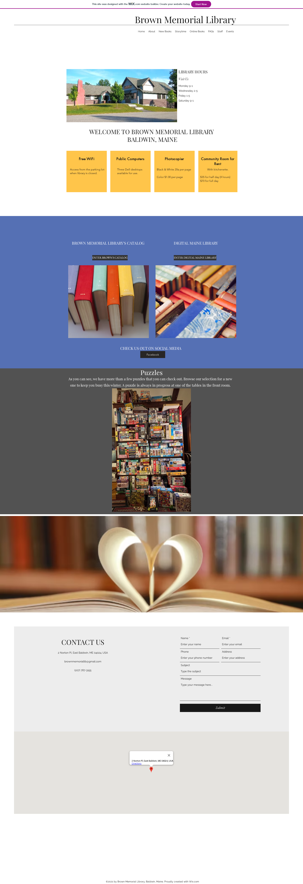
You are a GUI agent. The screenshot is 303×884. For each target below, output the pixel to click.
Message (186, 678)
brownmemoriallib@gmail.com (82, 661)
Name (184, 638)
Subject (185, 665)
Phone (185, 651)
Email (225, 638)
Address (227, 651)
